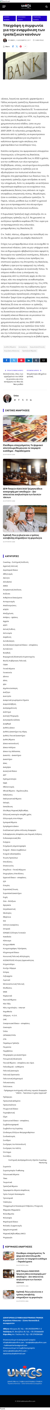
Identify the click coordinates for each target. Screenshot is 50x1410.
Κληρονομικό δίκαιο (11, 952)
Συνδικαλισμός (9, 1136)
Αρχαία (6, 621)
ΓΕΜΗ (5, 665)
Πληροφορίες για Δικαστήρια (14, 1055)
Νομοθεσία (7, 1011)
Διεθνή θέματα (6, 18)
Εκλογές (6, 803)
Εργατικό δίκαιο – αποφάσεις (14, 877)
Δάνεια (6, 676)
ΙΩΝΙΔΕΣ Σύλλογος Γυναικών (14, 933)
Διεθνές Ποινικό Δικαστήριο (14, 736)
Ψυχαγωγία (7, 1237)
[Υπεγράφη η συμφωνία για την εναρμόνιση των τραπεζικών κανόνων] (25, 79)
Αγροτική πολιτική (10, 566)
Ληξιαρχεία (7, 976)
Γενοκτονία (7, 672)
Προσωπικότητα (9, 1105)
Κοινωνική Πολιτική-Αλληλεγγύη (16, 956)
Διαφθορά (7, 724)
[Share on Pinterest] (20, 47)
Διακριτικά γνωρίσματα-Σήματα (16, 700)
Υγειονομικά (8, 1198)
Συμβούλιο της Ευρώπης (13, 1128)
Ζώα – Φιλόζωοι (9, 901)
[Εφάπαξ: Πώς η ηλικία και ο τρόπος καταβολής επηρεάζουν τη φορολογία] (25, 518)
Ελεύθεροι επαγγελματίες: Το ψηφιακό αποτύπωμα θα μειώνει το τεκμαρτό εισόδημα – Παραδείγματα (23, 448)
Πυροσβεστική (9, 1113)
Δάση (5, 680)
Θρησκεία (7, 905)
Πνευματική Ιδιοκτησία (12, 1059)
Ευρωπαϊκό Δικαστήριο (12, 893)
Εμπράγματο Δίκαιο (11, 826)
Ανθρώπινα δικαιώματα (12, 598)
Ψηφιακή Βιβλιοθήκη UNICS (14, 1233)
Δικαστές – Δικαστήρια (12, 755)
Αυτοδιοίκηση (8, 641)
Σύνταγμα (7, 1152)
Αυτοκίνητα (7, 649)
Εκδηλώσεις (8, 795)
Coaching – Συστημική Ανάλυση (16, 562)
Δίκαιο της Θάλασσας (11, 751)
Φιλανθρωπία (8, 1214)
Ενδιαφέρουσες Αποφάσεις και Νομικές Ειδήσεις (22, 834)
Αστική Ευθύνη (9, 629)
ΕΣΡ (4, 881)
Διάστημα (7, 712)
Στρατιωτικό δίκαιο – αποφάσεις (16, 1120)
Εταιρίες (6, 885)
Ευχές (5, 897)
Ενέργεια (6, 842)
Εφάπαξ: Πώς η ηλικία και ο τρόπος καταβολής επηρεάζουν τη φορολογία (29, 1294)
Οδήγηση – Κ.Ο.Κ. (10, 1015)
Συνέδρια (7, 1140)
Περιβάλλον (8, 1051)
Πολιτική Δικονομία (11, 1071)
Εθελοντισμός (8, 787)
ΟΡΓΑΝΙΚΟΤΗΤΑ (9, 1035)
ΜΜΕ (5, 992)
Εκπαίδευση (8, 806)
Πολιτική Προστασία (11, 1075)
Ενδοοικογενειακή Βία (12, 838)
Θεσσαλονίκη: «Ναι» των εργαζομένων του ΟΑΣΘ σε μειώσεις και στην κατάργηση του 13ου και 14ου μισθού (13, 379)
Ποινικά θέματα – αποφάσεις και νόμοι (18, 1063)
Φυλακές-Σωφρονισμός (12, 1226)
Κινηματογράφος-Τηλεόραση (14, 948)
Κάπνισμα (7, 941)
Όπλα (5, 1031)
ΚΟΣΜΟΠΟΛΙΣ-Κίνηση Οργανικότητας (18, 960)
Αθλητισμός (8, 574)
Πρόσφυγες (7, 1097)
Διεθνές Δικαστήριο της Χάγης (15, 732)
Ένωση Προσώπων (10, 858)
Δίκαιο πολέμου (9, 747)
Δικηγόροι (7, 767)
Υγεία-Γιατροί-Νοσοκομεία (14, 1194)
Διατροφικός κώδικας (11, 720)
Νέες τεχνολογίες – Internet (14, 1008)
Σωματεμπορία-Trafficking (13, 1170)
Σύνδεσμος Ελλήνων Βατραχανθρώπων (19, 1132)
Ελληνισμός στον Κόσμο (12, 818)
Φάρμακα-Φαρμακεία (11, 1210)
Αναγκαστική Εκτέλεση (12, 590)
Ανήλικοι (6, 594)
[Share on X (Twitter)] (17, 47)
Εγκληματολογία (9, 779)
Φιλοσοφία (7, 1218)
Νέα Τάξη (7, 1004)
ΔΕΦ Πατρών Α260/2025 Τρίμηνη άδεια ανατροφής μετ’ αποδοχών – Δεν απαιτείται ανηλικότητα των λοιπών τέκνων (31, 1277)
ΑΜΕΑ (5, 586)
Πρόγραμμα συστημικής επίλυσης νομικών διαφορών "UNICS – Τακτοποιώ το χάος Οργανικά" (25, 1091)
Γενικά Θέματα (9, 668)
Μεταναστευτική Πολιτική (13, 984)
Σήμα (5, 1117)
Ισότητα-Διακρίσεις (11, 925)
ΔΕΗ (4, 684)
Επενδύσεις (7, 862)
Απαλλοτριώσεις (9, 605)
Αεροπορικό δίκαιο (10, 570)
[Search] (46, 6)
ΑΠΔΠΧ (5, 609)
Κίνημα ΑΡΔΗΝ (9, 944)
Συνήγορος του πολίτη (12, 1148)
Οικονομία (7, 1027)
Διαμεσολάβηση (9, 704)
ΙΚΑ (4, 921)
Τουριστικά (7, 1182)
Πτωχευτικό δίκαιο (10, 1109)
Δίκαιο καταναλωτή (11, 743)
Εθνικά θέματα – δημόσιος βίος (15, 791)
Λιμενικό (6, 980)
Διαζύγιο (6, 692)
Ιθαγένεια (7, 917)
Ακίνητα (6, 578)
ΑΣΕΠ (5, 625)
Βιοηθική (6, 653)
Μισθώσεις (7, 988)
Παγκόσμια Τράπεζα (11, 1043)
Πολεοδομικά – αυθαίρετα (13, 1067)
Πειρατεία (7, 1047)
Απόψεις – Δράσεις (10, 617)
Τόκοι (5, 1178)
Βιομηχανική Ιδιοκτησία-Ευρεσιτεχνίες (19, 657)
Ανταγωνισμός (9, 601)
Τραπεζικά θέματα (37, 18)
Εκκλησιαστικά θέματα (12, 799)
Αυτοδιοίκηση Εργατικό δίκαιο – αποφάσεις (20, 645)
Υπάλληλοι (7, 1202)
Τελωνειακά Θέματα (11, 1174)
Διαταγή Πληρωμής (11, 716)
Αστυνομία (7, 633)
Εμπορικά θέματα (10, 822)
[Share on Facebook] (13, 47)
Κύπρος (6, 972)
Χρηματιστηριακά (10, 1230)
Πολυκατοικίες (9, 1082)
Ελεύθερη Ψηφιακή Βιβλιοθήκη (15, 810)
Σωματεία (7, 1166)
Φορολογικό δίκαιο (10, 1222)
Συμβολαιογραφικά (11, 1124)
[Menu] (4, 6)
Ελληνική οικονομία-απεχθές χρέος (17, 814)
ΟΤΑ (4, 1039)
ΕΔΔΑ (5, 783)
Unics (12, 40)
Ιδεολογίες (7, 913)
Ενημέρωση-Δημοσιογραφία (14, 846)
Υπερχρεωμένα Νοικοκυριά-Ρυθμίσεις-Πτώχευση (23, 1206)
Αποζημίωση (8, 613)
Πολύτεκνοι (7, 1086)
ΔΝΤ (4, 775)
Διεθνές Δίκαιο (9, 728)
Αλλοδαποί (7, 582)
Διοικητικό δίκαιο (10, 771)
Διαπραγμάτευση (10, 708)
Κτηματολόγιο (8, 964)
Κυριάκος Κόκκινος (11, 351)
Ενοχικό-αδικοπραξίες (12, 854)
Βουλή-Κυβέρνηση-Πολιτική (14, 661)
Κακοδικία (7, 937)
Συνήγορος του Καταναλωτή (14, 1144)
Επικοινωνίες (8, 866)
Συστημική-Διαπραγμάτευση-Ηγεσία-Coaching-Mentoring (27, 1161)
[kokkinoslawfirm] (26, 7)
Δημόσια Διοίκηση (10, 688)
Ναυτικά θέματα (9, 1000)
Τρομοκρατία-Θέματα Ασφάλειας (16, 1190)
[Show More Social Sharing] (25, 47)
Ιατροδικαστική (9, 909)
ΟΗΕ (5, 1019)
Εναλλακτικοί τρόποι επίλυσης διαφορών (19, 830)
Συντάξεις (7, 1156)
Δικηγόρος (23, 347)
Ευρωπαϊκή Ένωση (21, 18)
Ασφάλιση (7, 637)
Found (2, 1409)
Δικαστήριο (7, 759)
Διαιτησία (7, 696)
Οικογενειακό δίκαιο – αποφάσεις (16, 1023)
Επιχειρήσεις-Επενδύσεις (13, 873)
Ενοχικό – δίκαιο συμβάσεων (14, 850)
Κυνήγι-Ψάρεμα (9, 968)
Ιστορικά (6, 929)
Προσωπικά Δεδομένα (11, 1101)
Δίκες (5, 763)
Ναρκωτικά (7, 996)
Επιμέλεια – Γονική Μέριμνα (14, 870)
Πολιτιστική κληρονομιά (13, 1078)
